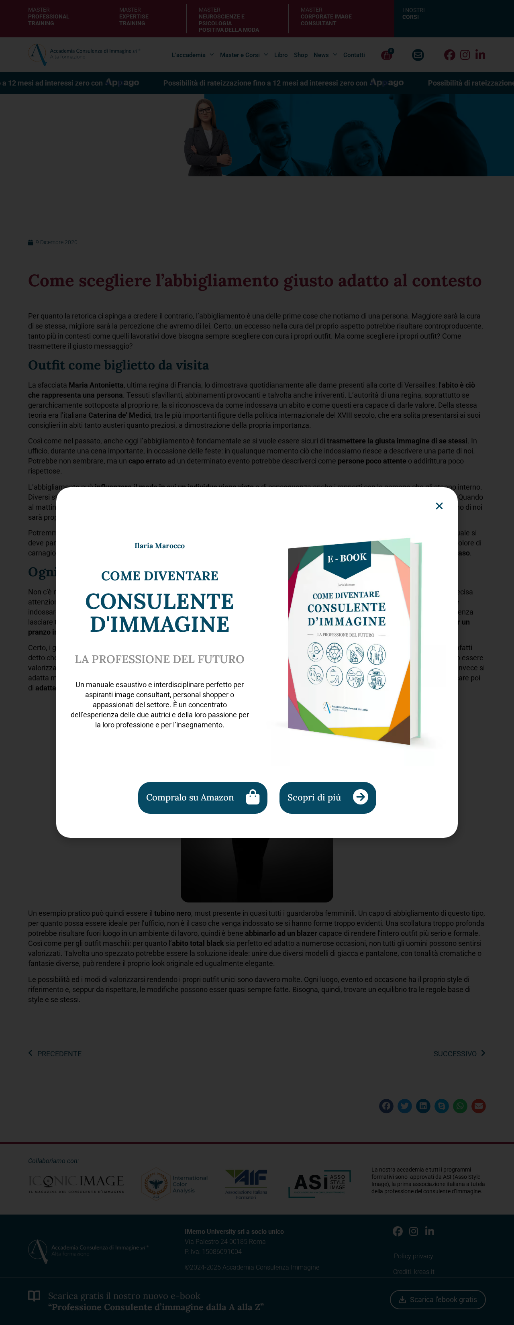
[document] (257, 662)
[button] (439, 506)
